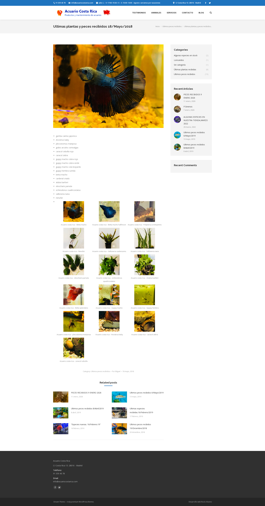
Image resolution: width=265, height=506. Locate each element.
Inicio (158, 26)
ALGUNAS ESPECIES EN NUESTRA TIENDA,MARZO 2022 (196, 120)
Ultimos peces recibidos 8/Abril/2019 (87, 408)
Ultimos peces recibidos (171, 26)
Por (116, 371)
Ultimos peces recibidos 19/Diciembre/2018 (140, 426)
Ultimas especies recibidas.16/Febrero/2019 (141, 410)
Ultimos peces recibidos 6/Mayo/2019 (147, 392)
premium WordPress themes (82, 502)
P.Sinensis (188, 106)
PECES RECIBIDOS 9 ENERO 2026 (86, 392)
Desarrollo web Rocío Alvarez (200, 502)
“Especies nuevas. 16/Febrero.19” (86, 424)
